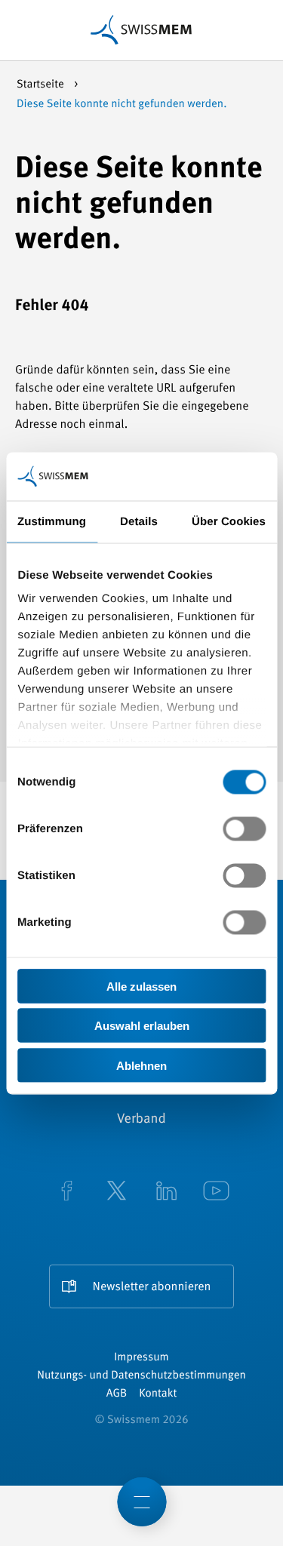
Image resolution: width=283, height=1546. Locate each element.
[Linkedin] (167, 1192)
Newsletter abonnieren (152, 1287)
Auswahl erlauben (141, 1025)
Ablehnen (141, 1065)
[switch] (244, 828)
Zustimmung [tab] (51, 521)
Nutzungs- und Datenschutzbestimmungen (141, 1376)
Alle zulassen (141, 985)
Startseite (41, 85)
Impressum (141, 1357)
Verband (141, 1119)
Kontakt (158, 1394)
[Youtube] (216, 1192)
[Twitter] (117, 1192)
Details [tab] (139, 521)
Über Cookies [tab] (229, 521)
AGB (116, 1394)
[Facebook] (67, 1192)
